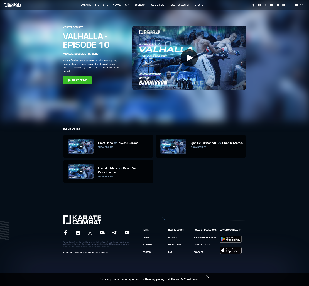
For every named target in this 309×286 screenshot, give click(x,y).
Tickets (147, 252)
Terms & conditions (205, 237)
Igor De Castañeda (203, 143)
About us (173, 237)
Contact (198, 252)
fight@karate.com (81, 252)
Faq (170, 252)
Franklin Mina (107, 168)
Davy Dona (105, 143)
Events (146, 237)
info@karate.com (102, 252)
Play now (79, 80)
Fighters (147, 245)
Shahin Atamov (232, 143)
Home (146, 230)
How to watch (176, 230)
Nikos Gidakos (128, 143)
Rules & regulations (205, 230)
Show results (105, 147)
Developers (174, 245)
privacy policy (202, 245)
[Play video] (189, 57)
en (300, 5)
